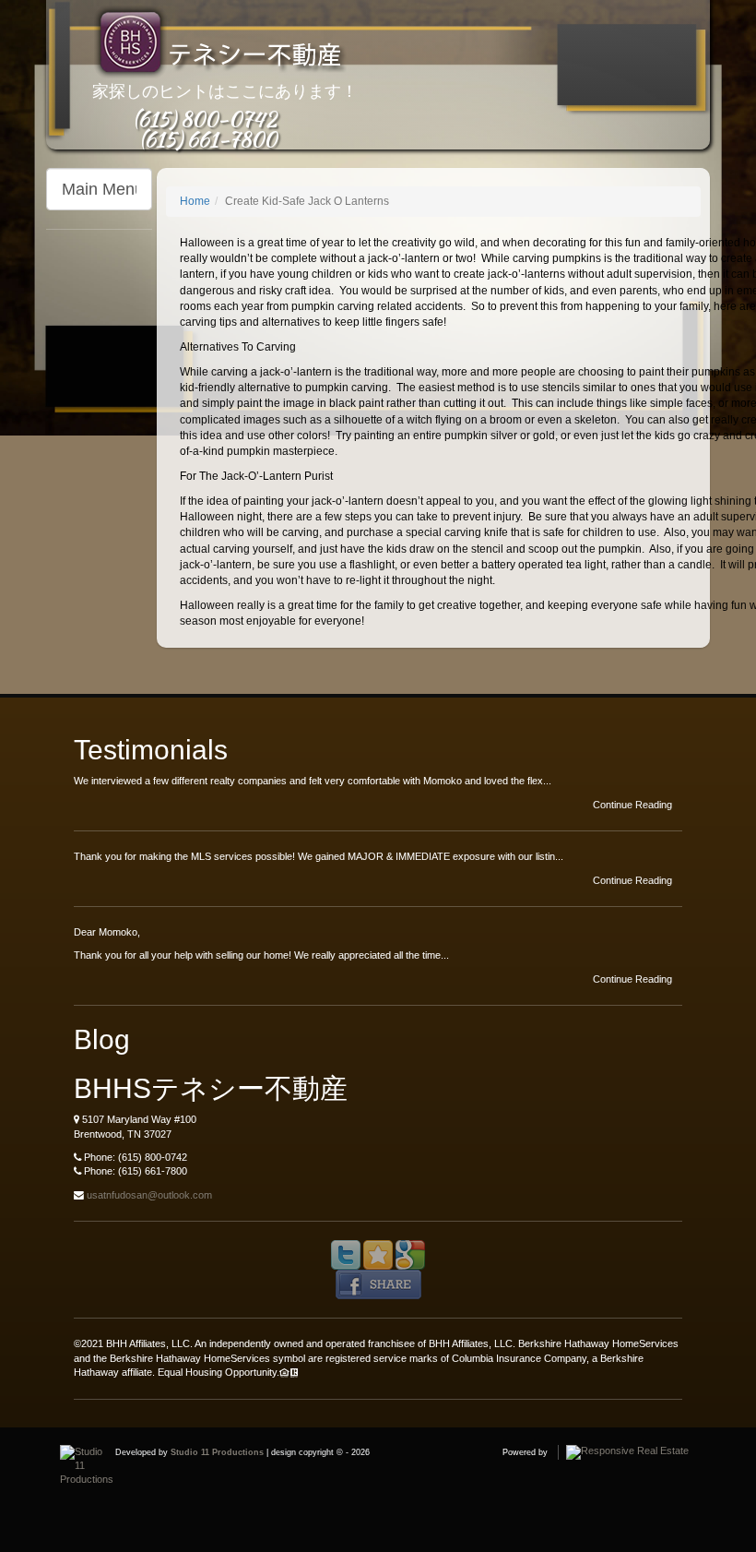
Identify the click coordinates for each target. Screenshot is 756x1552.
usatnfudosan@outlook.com (149, 1194)
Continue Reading (634, 804)
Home (195, 201)
